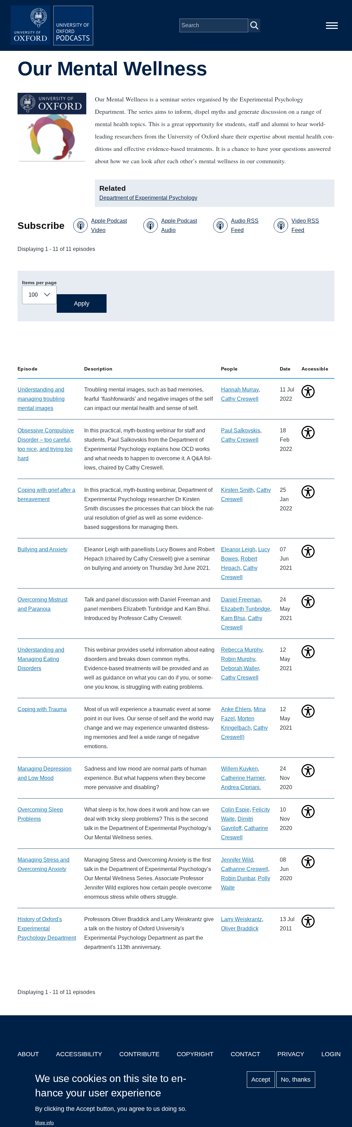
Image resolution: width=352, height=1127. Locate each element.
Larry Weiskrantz (241, 919)
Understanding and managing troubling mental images (41, 399)
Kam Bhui (233, 618)
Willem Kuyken (239, 769)
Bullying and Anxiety (42, 549)
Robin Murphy (238, 659)
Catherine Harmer (242, 778)
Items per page (39, 282)
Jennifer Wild (237, 860)
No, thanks (295, 1079)
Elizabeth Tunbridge (245, 609)
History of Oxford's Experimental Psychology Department (47, 928)
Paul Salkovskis (240, 430)
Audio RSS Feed (244, 225)
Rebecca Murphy (241, 650)
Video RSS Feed (305, 225)
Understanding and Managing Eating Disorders (41, 659)
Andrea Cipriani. (241, 787)
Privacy (290, 1054)
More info (44, 1122)
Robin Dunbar (238, 878)
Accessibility (79, 1054)
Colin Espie (235, 810)
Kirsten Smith (237, 490)
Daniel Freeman (241, 600)
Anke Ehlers (236, 709)
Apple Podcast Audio (179, 225)
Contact (245, 1054)
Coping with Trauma (42, 709)
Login (331, 1054)
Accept (260, 1079)
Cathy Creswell (239, 399)
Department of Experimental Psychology (148, 198)
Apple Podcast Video (109, 225)
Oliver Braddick (239, 928)
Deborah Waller (240, 668)
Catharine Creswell (244, 869)
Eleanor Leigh (238, 549)
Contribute (139, 1054)
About (28, 1054)
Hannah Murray (239, 390)
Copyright (195, 1054)
